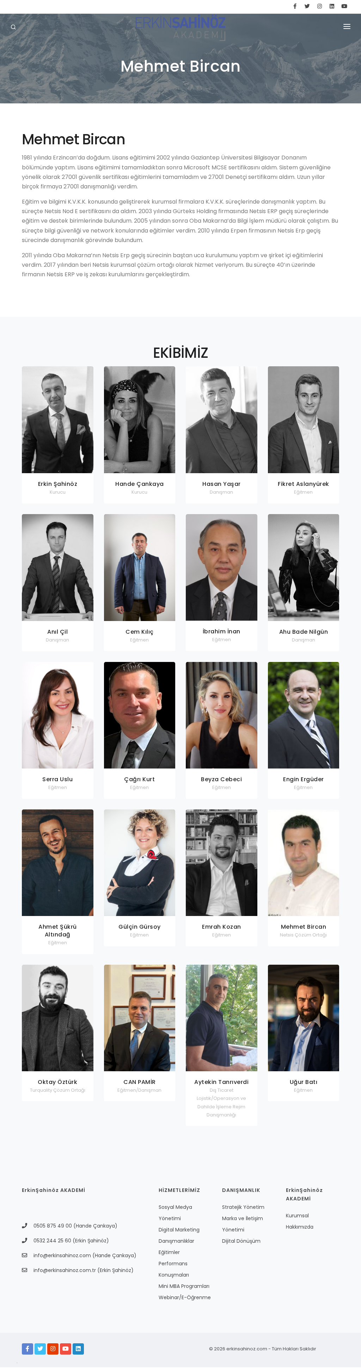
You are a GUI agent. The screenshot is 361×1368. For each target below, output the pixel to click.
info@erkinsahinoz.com (62, 1255)
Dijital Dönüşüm (241, 1241)
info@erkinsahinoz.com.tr (65, 1270)
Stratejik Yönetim (243, 1207)
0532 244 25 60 (52, 1240)
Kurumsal (297, 1215)
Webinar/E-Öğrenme (185, 1297)
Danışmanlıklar (176, 1241)
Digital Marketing (179, 1229)
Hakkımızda (299, 1226)
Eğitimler (169, 1252)
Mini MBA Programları (184, 1286)
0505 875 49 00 (53, 1225)
